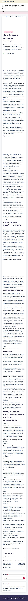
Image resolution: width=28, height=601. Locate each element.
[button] (10, 556)
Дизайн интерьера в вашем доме (13, 7)
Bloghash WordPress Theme (18, 598)
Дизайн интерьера (8, 32)
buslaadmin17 (9, 553)
